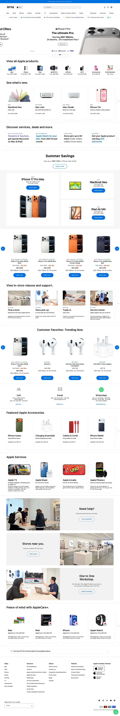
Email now (59, 404)
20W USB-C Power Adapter (102, 364)
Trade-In (29, 669)
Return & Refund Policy (78, 669)
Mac (5, 666)
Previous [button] (7, 1)
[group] (60, 37)
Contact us (52, 669)
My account (74, 678)
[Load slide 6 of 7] (65, 54)
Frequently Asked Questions (57, 672)
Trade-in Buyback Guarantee (35, 692)
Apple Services (31, 675)
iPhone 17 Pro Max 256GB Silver (19, 262)
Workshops (30, 678)
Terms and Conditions (78, 675)
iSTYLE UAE (101, 709)
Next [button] (113, 1)
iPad (5, 669)
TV (5, 680)
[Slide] (60, 37)
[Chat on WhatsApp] (115, 711)
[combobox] (62, 7)
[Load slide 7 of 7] (67, 54)
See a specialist (87, 519)
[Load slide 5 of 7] (62, 54)
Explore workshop (86, 591)
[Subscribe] (31, 706)
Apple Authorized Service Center (37, 672)
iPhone (6, 672)
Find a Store (52, 675)
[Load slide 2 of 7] (55, 54)
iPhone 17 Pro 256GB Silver (47, 261)
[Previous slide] (3, 249)
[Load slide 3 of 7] (57, 54)
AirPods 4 (47, 364)
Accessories (8, 683)
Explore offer (60, 166)
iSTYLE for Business (33, 680)
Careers (51, 680)
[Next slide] (118, 70)
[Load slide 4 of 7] (60, 54)
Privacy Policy (75, 672)
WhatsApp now (100, 404)
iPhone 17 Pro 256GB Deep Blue (102, 262)
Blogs (50, 678)
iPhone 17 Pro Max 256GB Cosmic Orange (74, 262)
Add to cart (19, 275)
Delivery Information (77, 666)
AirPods (6, 678)
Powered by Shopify (110, 709)
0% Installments (31, 666)
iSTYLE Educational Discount (35, 683)
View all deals (8, 686)
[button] (60, 651)
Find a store (33, 554)
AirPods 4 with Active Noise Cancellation (75, 365)
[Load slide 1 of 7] (52, 54)
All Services (30, 689)
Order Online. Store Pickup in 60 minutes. (60, 1)
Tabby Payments (32, 686)
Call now (18, 404)
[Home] (10, 7)
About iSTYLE (53, 666)
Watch (6, 675)
